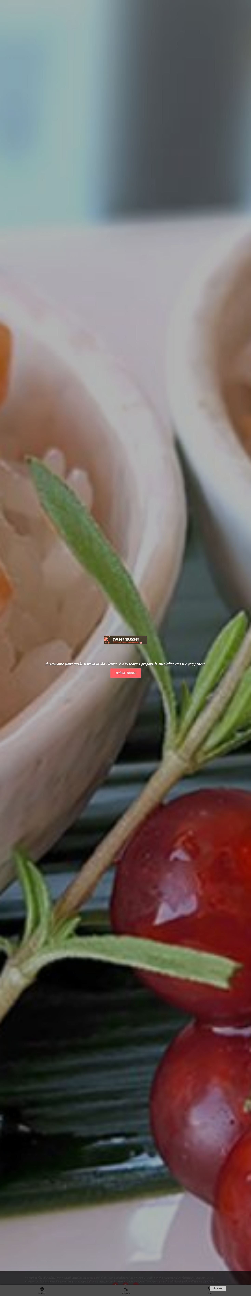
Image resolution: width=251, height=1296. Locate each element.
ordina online (125, 673)
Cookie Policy (211, 1281)
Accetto (217, 1288)
